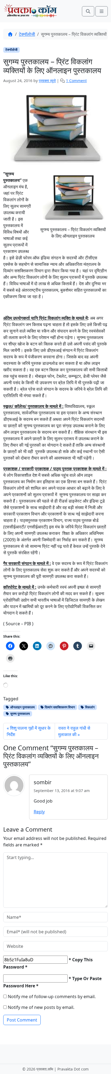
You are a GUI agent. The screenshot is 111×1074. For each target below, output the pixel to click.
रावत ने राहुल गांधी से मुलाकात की (74, 731)
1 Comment (76, 80)
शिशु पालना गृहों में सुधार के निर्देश (29, 731)
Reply (39, 812)
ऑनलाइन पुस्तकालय (22, 707)
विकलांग (89, 707)
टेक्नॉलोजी (27, 34)
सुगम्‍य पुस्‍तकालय (19, 713)
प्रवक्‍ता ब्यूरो (47, 80)
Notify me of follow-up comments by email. (52, 996)
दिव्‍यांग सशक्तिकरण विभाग (59, 707)
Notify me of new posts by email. (41, 1007)
